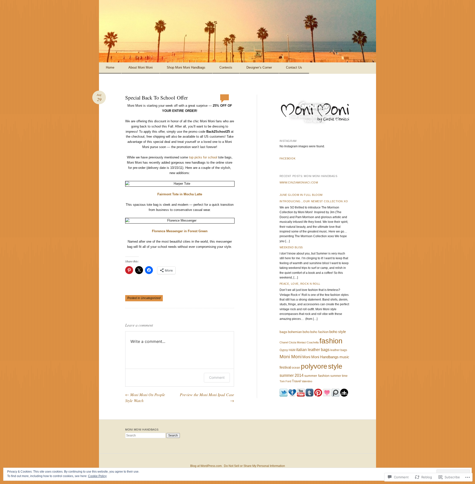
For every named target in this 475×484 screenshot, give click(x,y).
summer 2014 (292, 375)
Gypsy (284, 350)
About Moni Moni (140, 67)
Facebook (287, 158)
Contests (225, 67)
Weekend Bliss (291, 247)
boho (306, 332)
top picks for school (203, 157)
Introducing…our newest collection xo (314, 201)
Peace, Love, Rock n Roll (300, 283)
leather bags (338, 350)
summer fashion (317, 376)
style (335, 366)
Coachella (313, 342)
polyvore (314, 366)
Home (110, 67)
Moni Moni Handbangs (320, 357)
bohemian (295, 332)
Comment (217, 377)
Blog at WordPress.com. (206, 466)
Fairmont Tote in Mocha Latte (179, 194)
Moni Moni (291, 356)
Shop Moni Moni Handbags (186, 67)
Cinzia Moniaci (297, 342)
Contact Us (294, 67)
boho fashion (319, 332)
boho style (337, 332)
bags (283, 332)
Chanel (284, 342)
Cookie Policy (97, 476)
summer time (339, 376)
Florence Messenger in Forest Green (180, 231)
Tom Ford (285, 381)
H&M (292, 350)
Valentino (307, 381)
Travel (296, 381)
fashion (330, 341)
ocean (296, 367)
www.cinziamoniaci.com (299, 182)
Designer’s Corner (259, 67)
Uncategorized (151, 298)
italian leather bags (313, 350)
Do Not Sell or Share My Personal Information (254, 466)
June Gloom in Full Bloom (301, 194)
